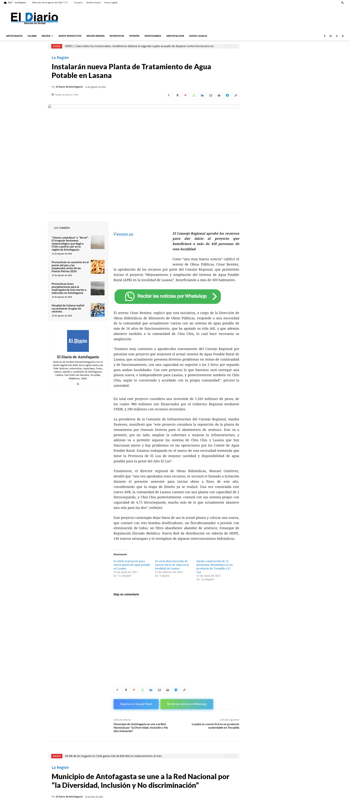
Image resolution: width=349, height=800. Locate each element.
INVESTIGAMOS (153, 35)
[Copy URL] (235, 95)
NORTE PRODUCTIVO (70, 35)
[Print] (218, 95)
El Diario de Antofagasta (69, 86)
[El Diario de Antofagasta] (78, 341)
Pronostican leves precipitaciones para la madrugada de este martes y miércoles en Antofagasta (69, 288)
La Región (60, 57)
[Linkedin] (202, 95)
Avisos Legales (111, 2)
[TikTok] (336, 36)
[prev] (228, 46)
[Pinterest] (185, 95)
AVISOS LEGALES (198, 35)
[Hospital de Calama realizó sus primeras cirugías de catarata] (98, 310)
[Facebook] (324, 36)
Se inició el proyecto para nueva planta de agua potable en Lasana (132, 565)
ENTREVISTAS (117, 35)
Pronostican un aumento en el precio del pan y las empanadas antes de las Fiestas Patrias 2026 (70, 266)
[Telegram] (227, 95)
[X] (342, 36)
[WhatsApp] (193, 95)
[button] (342, 2)
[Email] (210, 95)
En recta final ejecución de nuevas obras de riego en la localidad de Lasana (172, 565)
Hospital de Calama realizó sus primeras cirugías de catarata (68, 308)
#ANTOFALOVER (175, 35)
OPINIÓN (134, 35)
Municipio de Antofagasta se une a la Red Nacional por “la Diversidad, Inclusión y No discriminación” (141, 727)
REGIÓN (46, 35)
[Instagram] (330, 36)
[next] (233, 46)
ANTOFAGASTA (14, 35)
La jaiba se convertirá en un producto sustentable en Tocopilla (215, 725)
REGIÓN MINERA (96, 35)
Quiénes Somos (93, 2)
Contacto (78, 2)
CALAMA (32, 35)
